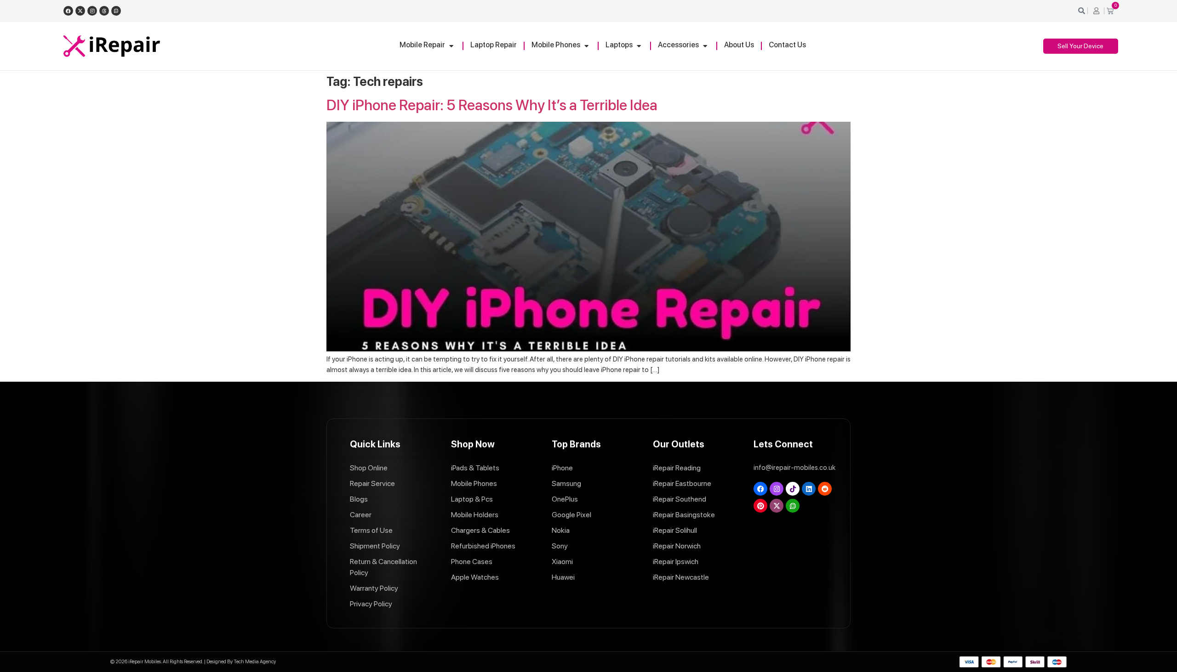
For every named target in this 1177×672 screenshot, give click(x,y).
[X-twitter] (80, 11)
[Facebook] (68, 11)
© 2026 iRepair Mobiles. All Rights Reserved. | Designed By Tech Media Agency (193, 662)
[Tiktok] (793, 489)
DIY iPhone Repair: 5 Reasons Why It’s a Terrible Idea (491, 105)
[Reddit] (825, 489)
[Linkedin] (809, 489)
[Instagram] (92, 11)
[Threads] (104, 11)
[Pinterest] (760, 506)
